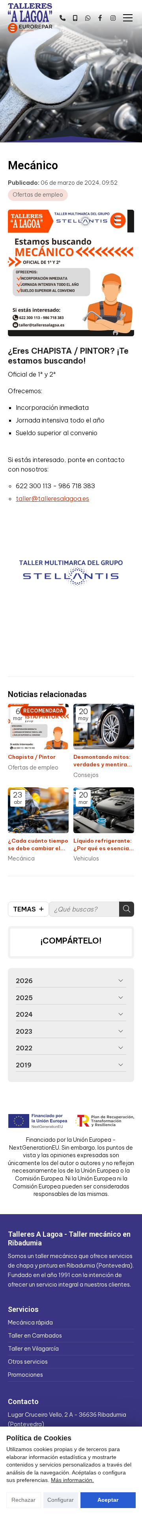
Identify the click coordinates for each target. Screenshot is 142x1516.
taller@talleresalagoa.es (52, 498)
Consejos (86, 775)
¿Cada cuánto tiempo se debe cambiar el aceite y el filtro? (38, 844)
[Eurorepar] (30, 27)
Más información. (72, 1480)
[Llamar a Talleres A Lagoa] (62, 18)
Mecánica (21, 858)
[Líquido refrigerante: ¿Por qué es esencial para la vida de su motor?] (103, 810)
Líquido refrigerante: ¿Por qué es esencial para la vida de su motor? (102, 844)
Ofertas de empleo (38, 194)
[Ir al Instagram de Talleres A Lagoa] (112, 18)
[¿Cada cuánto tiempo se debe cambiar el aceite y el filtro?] (38, 810)
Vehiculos (86, 858)
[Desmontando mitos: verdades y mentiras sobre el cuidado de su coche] (103, 727)
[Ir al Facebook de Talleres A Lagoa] (100, 18)
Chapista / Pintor (32, 756)
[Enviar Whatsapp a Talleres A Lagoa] (87, 18)
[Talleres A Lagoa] (30, 12)
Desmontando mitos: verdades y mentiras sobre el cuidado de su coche (102, 760)
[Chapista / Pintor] (38, 727)
